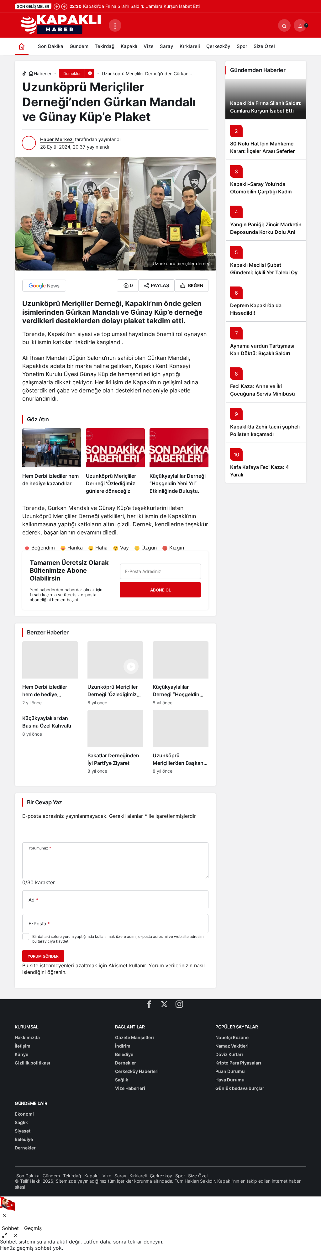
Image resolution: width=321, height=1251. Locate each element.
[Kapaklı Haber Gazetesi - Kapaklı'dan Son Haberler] (62, 25)
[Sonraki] (64, 6)
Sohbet (10, 1228)
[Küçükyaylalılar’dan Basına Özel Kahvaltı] (50, 742)
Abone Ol (160, 589)
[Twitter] (164, 1003)
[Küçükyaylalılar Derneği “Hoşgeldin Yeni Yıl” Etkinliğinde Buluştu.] (179, 461)
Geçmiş (33, 1228)
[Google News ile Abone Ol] (44, 286)
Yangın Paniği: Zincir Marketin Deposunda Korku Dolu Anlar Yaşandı (266, 232)
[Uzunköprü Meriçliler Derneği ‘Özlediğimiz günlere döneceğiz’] (115, 461)
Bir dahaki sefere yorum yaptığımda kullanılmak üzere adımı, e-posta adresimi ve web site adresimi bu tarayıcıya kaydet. (118, 939)
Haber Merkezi (57, 139)
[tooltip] (4, 1235)
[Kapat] (4, 1215)
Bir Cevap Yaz (44, 802)
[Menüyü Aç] (115, 25)
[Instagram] (179, 1003)
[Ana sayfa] (21, 46)
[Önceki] (57, 6)
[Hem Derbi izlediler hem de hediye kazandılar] (51, 461)
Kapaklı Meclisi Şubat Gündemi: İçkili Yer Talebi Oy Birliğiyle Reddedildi (263, 272)
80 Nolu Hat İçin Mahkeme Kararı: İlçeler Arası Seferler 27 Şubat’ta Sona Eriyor (262, 151)
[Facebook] (149, 1003)
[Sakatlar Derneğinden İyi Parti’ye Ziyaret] (115, 742)
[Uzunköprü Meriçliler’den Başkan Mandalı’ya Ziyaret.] (180, 742)
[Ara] (284, 25)
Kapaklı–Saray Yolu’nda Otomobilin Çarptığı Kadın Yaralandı (261, 191)
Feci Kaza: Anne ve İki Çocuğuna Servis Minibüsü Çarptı (262, 393)
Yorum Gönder (43, 956)
